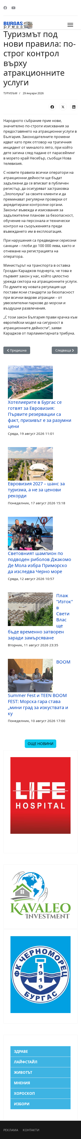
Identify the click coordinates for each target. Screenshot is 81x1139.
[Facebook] (5, 7)
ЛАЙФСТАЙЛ (25, 1061)
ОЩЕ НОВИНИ (40, 743)
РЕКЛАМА (10, 1130)
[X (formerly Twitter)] (63, 107)
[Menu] (70, 24)
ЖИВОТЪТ (23, 1072)
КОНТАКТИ (31, 1130)
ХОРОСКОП (24, 1093)
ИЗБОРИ (21, 1103)
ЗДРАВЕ (21, 1051)
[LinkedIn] (74, 107)
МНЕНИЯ (22, 1082)
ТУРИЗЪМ (10, 93)
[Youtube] (13, 7)
